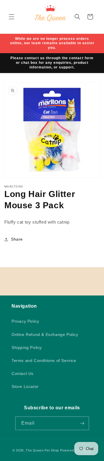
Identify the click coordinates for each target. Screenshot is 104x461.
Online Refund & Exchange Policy (45, 334)
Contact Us (23, 373)
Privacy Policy (25, 321)
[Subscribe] (82, 423)
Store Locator (25, 386)
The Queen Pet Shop (42, 450)
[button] (11, 16)
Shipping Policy (27, 347)
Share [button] (17, 239)
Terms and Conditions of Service (44, 360)
